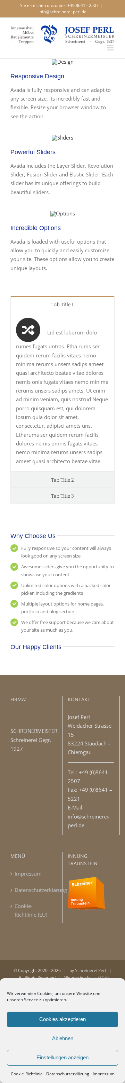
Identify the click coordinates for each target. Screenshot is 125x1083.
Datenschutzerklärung (67, 1074)
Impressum (104, 1074)
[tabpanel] (62, 391)
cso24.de (101, 977)
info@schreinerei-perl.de (62, 12)
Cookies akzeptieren (62, 1019)
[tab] (62, 304)
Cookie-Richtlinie (27, 1074)
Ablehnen (62, 1038)
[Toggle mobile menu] (111, 48)
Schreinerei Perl (90, 970)
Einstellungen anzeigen (62, 1057)
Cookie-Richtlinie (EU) (31, 910)
